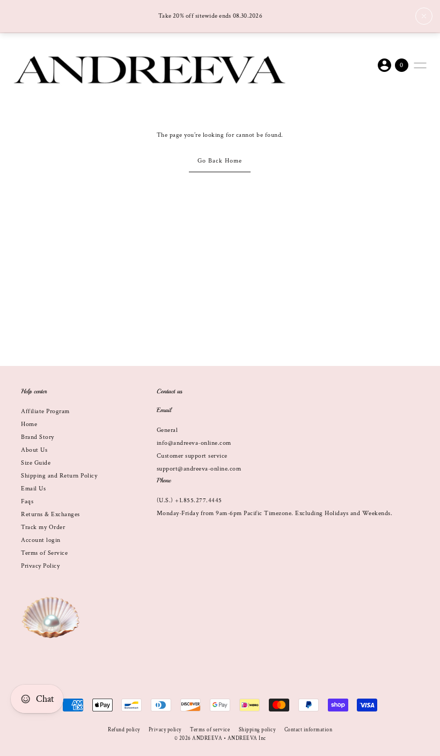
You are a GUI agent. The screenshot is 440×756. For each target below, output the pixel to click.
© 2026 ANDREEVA (198, 738)
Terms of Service (44, 553)
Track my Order (43, 527)
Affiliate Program (45, 411)
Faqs (27, 501)
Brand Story (37, 437)
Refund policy (124, 729)
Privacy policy (165, 729)
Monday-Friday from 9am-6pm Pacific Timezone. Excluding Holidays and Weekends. (275, 513)
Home (29, 424)
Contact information (308, 729)
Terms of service (210, 729)
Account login (41, 540)
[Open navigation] (420, 65)
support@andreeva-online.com (199, 469)
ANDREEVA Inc (247, 738)
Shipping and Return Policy (59, 476)
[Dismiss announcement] (423, 16)
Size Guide (35, 463)
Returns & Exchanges (50, 514)
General (167, 430)
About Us (34, 450)
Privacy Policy (40, 566)
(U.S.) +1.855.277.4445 (189, 500)
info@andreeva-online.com (194, 443)
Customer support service (192, 456)
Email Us (33, 489)
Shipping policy (257, 729)
